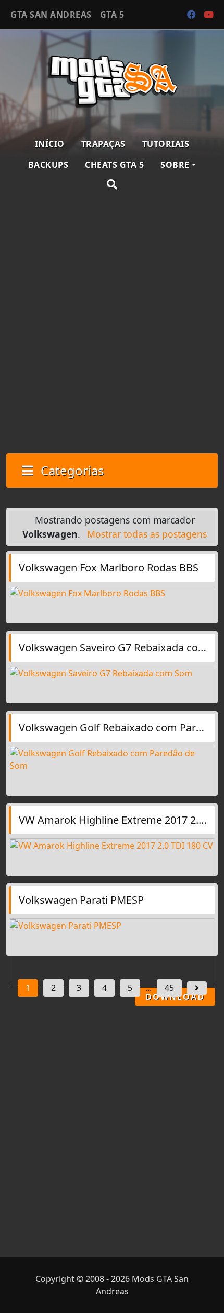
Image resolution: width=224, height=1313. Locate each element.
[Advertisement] (112, 323)
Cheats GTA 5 (114, 164)
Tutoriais (166, 144)
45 (169, 988)
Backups (48, 164)
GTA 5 (112, 14)
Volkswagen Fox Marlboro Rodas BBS (108, 567)
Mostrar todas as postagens (146, 534)
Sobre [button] (175, 164)
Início (50, 144)
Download (175, 996)
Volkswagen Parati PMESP (81, 900)
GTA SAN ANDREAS (51, 14)
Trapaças (103, 144)
